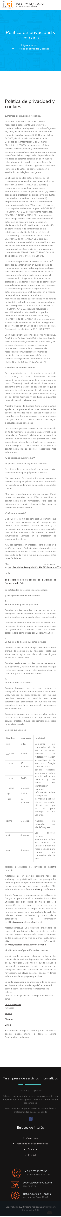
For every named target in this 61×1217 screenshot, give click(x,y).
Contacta (32, 1149)
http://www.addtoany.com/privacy (38, 889)
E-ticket (32, 1155)
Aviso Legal (32, 1138)
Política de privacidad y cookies (32, 1143)
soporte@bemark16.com (37, 1182)
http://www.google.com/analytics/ (25, 922)
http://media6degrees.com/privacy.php (27, 944)
